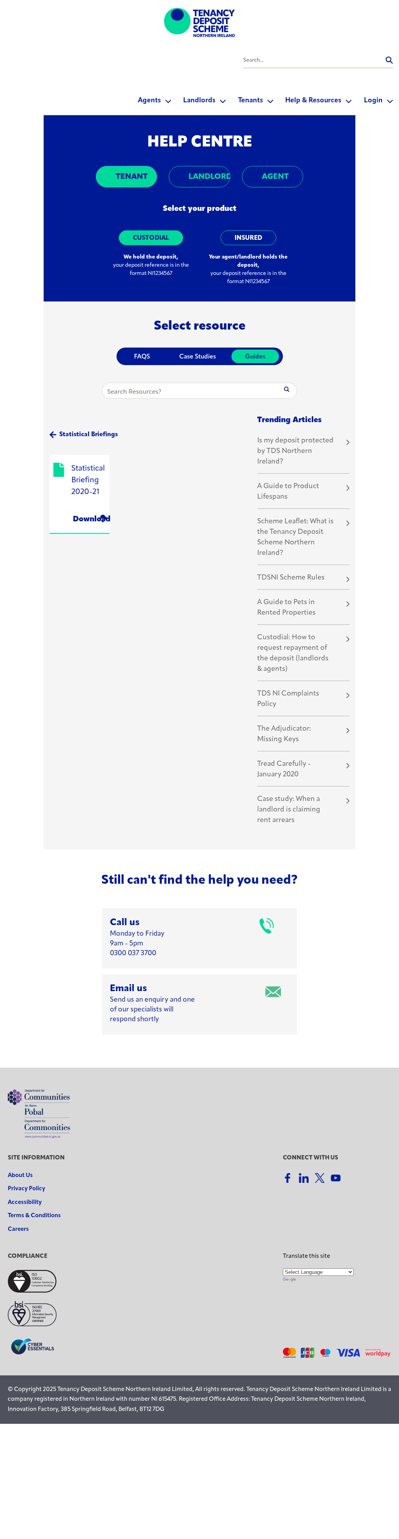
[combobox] (318, 60)
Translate (337, 1279)
